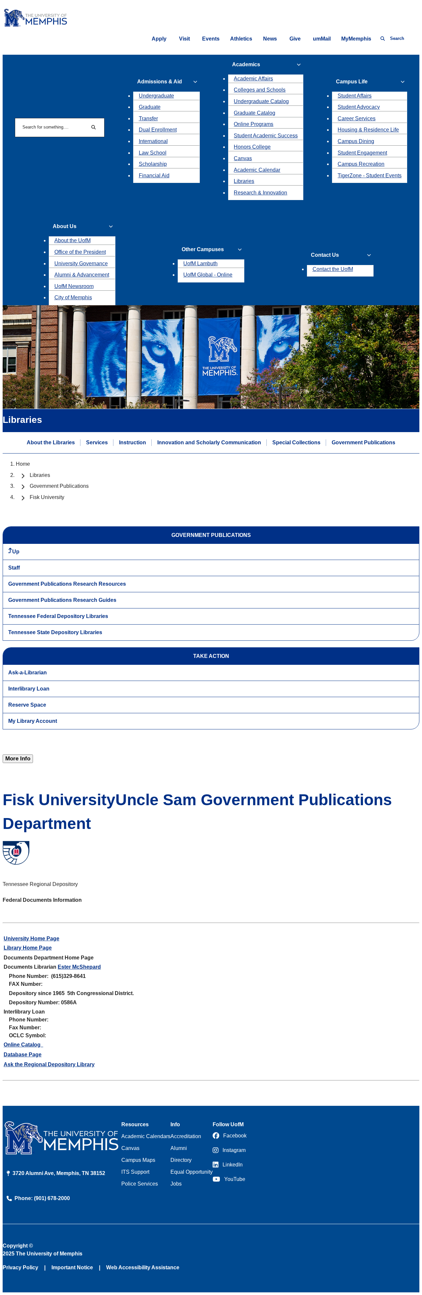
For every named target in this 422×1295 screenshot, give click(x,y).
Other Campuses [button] (203, 249)
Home (23, 464)
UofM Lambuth (200, 263)
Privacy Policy (20, 1267)
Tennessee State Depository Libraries (55, 632)
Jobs (176, 1184)
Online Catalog (23, 1044)
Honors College (252, 147)
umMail (322, 39)
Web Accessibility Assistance (142, 1267)
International (153, 141)
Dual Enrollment (158, 129)
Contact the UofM (333, 269)
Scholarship (153, 164)
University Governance (81, 263)
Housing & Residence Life (368, 129)
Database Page (23, 1054)
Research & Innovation (260, 192)
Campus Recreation (361, 164)
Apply (159, 39)
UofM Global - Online (207, 275)
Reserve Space (27, 705)
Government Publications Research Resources (67, 584)
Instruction (132, 442)
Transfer (148, 118)
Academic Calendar (257, 170)
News (270, 39)
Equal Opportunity (191, 1172)
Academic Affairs (253, 78)
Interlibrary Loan (28, 689)
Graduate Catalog (254, 113)
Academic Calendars (145, 1136)
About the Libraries (51, 442)
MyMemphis (356, 39)
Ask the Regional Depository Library (49, 1064)
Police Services (139, 1184)
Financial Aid (154, 175)
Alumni (178, 1148)
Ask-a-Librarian (27, 672)
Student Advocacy (359, 107)
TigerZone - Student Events (370, 175)
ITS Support (135, 1172)
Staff (14, 568)
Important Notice (72, 1267)
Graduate (150, 107)
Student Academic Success (266, 135)
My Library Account (32, 721)
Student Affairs (355, 96)
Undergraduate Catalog (261, 101)
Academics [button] (246, 64)
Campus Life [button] (352, 81)
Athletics (241, 39)
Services (97, 442)
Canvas (243, 158)
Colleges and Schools (260, 90)
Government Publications (363, 442)
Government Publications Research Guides (62, 600)
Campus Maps (138, 1160)
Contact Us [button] (325, 255)
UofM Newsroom (74, 286)
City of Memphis (73, 297)
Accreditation (185, 1136)
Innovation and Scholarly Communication (209, 442)
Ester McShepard (79, 967)
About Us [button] (64, 226)
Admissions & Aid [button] (159, 81)
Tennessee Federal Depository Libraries (58, 616)
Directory (181, 1160)
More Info (17, 758)
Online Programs (253, 124)
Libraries (244, 181)
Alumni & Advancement (81, 275)
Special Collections (296, 442)
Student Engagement (362, 153)
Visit (184, 39)
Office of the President (80, 252)
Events (211, 39)
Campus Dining (356, 141)
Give (295, 39)
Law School (152, 153)
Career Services (357, 118)
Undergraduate (156, 96)
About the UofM (72, 240)
